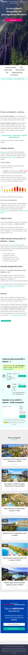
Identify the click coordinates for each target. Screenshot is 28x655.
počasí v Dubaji (12, 157)
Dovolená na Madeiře (10, 67)
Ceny (7, 72)
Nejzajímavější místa (17, 72)
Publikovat (23, 416)
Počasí (21, 67)
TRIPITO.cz (4, 2)
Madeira (2, 152)
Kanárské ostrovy (4, 210)
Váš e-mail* (22, 412)
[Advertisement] (14, 95)
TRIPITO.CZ (12, 646)
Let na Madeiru (14, 75)
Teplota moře (16, 135)
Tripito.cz (3, 78)
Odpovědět (22, 376)
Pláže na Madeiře (20, 70)
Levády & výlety (8, 70)
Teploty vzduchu (6, 135)
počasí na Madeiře (15, 245)
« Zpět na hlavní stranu (5, 320)
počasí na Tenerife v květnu (19, 315)
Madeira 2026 (9, 78)
